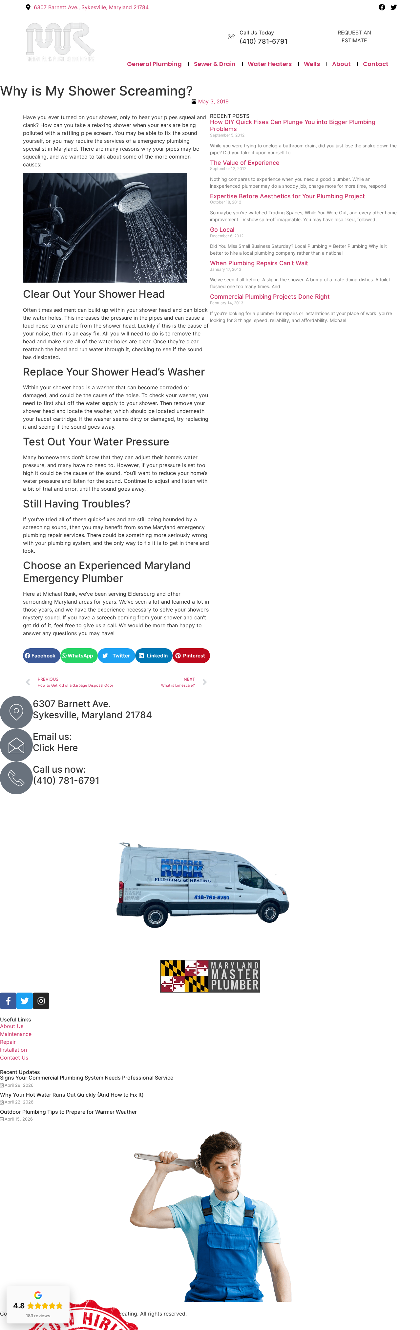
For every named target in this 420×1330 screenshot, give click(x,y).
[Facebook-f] (8, 1001)
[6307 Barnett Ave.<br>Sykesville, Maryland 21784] (16, 712)
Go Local (222, 229)
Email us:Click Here (55, 742)
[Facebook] (382, 7)
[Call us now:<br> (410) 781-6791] (16, 778)
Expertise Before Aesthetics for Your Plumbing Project (287, 196)
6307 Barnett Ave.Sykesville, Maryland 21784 (92, 709)
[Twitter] (393, 7)
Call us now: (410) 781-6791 (66, 775)
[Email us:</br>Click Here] (16, 745)
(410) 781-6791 (263, 41)
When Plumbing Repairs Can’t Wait (259, 263)
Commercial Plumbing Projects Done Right (270, 296)
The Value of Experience (245, 162)
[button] (41, 655)
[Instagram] (41, 1001)
